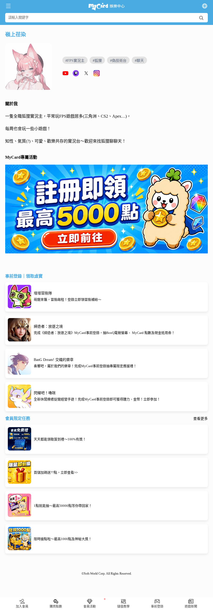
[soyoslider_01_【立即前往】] (106, 209)
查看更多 (200, 419)
